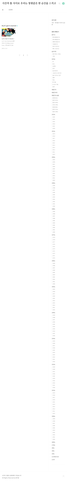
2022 (54, 124)
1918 (54, 395)
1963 (54, 277)
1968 (54, 265)
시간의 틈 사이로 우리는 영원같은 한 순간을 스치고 (29, 3)
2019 (54, 134)
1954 (54, 300)
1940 (54, 335)
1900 (54, 439)
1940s (53, 312)
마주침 (53, 59)
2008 (54, 162)
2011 (54, 152)
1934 (54, 352)
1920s (53, 364)
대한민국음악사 (56, 42)
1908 (54, 421)
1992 (54, 201)
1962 (54, 279)
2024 (54, 119)
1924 (54, 378)
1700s (53, 445)
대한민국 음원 (55, 95)
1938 (54, 343)
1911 (54, 411)
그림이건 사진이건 (57, 73)
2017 (54, 138)
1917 (54, 397)
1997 (54, 190)
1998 (54, 188)
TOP (63, 476)
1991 (54, 204)
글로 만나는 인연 (57, 75)
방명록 (11, 10)
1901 (54, 437)
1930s (53, 338)
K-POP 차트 (55, 84)
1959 (54, 289)
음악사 (53, 35)
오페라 (54, 66)
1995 (54, 195)
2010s (53, 131)
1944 (54, 326)
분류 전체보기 (55, 32)
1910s (53, 390)
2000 (54, 180)
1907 (54, 423)
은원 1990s (55, 105)
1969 (54, 263)
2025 (54, 117)
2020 (54, 128)
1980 (54, 232)
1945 (54, 324)
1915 (54, 402)
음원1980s (55, 107)
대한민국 (54, 89)
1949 (54, 315)
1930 (54, 361)
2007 (54, 164)
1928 (54, 369)
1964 (54, 275)
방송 (54, 80)
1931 (54, 359)
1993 (54, 199)
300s (53, 448)
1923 (54, 380)
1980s (53, 209)
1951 (54, 307)
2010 (54, 154)
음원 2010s (55, 100)
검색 (59, 3)
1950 (54, 310)
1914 (54, 404)
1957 (54, 294)
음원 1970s (55, 109)
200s (53, 451)
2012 (54, 150)
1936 (54, 348)
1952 (54, 305)
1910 (54, 413)
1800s (53, 442)
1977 (54, 242)
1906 (54, 425)
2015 (54, 143)
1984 (54, 223)
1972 (54, 253)
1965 (54, 272)
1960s (53, 261)
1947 (54, 319)
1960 (54, 284)
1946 (54, 322)
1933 (54, 355)
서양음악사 (55, 44)
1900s (53, 416)
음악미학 (54, 51)
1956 (54, 296)
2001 (54, 178)
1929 (54, 367)
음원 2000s (55, 102)
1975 (54, 246)
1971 (54, 255)
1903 (54, 432)
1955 (54, 298)
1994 (54, 197)
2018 (54, 136)
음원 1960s (55, 111)
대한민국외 (54, 92)
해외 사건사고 (56, 48)
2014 (54, 145)
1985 (54, 220)
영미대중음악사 (56, 39)
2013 (54, 147)
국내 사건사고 (56, 46)
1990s (53, 183)
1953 (54, 303)
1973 (54, 251)
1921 (54, 385)
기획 (54, 56)
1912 (54, 409)
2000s (53, 157)
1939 (54, 341)
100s (53, 454)
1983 (54, 225)
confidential (55, 456)
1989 (54, 211)
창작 (54, 68)
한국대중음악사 (56, 37)
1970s (53, 235)
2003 (54, 173)
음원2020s (55, 98)
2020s (53, 114)
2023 (54, 121)
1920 (54, 387)
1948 (54, 317)
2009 (54, 159)
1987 (54, 216)
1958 (54, 291)
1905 (54, 428)
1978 (54, 239)
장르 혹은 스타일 (57, 54)
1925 (54, 376)
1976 (54, 244)
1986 (54, 218)
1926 (54, 374)
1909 (54, 419)
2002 (54, 175)
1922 (54, 383)
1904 (54, 430)
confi (53, 459)
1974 (54, 249)
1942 (54, 331)
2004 (54, 171)
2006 (54, 166)
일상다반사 (55, 71)
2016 (54, 140)
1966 (54, 270)
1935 (54, 350)
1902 (54, 435)
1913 (54, 406)
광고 (54, 64)
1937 (54, 345)
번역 (54, 87)
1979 (54, 237)
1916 (54, 399)
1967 (54, 268)
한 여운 (54, 82)
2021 (54, 126)
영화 (54, 77)
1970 (54, 258)
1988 (54, 214)
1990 (54, 206)
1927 (54, 371)
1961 (54, 281)
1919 (54, 393)
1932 (54, 357)
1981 (54, 230)
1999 (54, 185)
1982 (54, 227)
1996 (54, 192)
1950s (53, 287)
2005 (54, 169)
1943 (54, 329)
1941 (54, 333)
